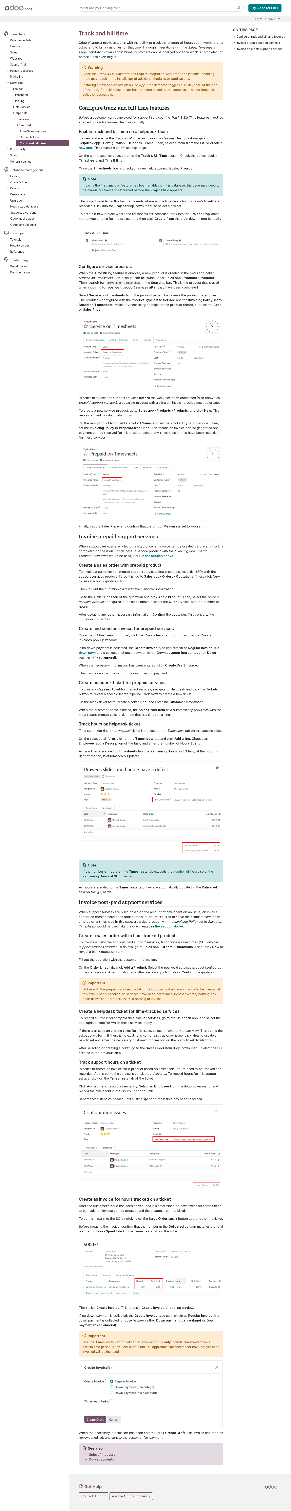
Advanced (23, 125)
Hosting (15, 176)
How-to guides (19, 245)
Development (19, 266)
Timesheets (21, 94)
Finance (15, 46)
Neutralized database (24, 206)
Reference (17, 251)
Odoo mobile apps (22, 218)
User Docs (17, 34)
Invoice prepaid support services (258, 42)
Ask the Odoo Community (131, 1496)
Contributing (19, 260)
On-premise (18, 194)
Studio (14, 155)
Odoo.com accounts (23, 224)
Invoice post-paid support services (259, 48)
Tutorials (15, 239)
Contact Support (93, 1496)
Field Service (21, 107)
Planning (19, 101)
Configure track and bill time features (261, 36)
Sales (13, 52)
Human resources (21, 70)
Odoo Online (18, 182)
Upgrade (16, 200)
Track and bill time (33, 143)
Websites (16, 58)
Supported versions (23, 212)
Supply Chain (18, 64)
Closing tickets (29, 137)
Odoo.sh (15, 188)
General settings (20, 161)
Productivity (18, 149)
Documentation (20, 272)
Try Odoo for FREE (265, 8)
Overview (22, 119)
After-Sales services (33, 131)
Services (16, 82)
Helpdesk (20, 113)
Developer (17, 233)
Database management (26, 170)
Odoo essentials (20, 40)
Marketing (16, 76)
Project (18, 88)
